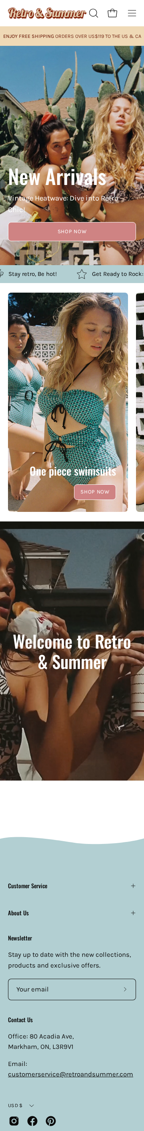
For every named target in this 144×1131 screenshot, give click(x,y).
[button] (92, 13)
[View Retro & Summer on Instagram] (14, 1121)
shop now (72, 231)
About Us (18, 913)
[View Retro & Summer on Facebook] (32, 1121)
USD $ (15, 1105)
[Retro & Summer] (47, 13)
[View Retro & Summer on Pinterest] (51, 1121)
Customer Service (27, 885)
